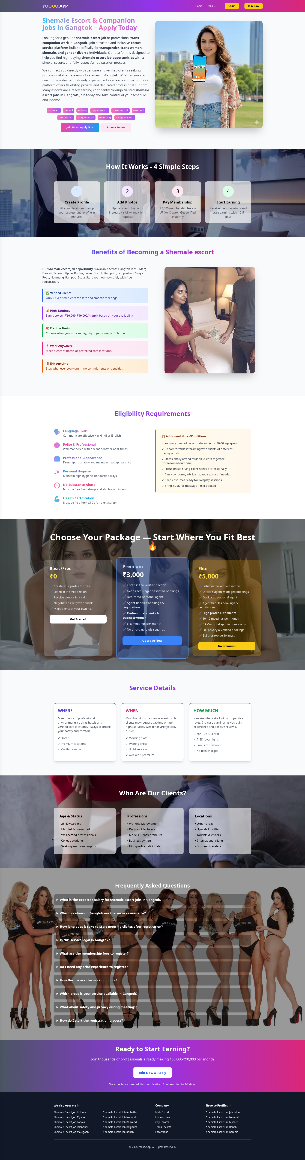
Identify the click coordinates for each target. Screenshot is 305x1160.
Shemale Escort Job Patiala (69, 1122)
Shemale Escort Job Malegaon (71, 1132)
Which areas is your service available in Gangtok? (99, 993)
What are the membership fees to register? (94, 953)
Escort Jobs (161, 1132)
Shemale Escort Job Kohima (70, 1112)
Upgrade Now (152, 641)
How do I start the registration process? (91, 1020)
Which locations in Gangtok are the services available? (103, 913)
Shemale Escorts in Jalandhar (223, 1112)
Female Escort (163, 1117)
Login (231, 6)
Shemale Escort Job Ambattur (120, 1112)
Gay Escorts (162, 1122)
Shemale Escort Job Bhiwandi (120, 1122)
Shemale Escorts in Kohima (222, 1132)
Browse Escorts (116, 127)
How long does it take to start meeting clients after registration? (111, 926)
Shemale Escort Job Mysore (70, 1117)
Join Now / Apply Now (80, 127)
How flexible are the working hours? (88, 980)
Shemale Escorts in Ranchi (221, 1127)
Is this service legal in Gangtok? (85, 940)
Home (198, 6)
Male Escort (162, 1112)
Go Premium (227, 646)
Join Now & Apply (152, 1073)
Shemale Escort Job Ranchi (118, 1132)
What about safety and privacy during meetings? (98, 1007)
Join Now (253, 6)
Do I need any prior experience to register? (94, 967)
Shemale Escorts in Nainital (222, 1117)
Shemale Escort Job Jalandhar (71, 1127)
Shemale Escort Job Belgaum (120, 1127)
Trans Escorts (163, 1127)
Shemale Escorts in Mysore (222, 1122)
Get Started (78, 619)
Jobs (210, 6)
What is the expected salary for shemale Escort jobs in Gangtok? (111, 900)
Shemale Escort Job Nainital (119, 1117)
